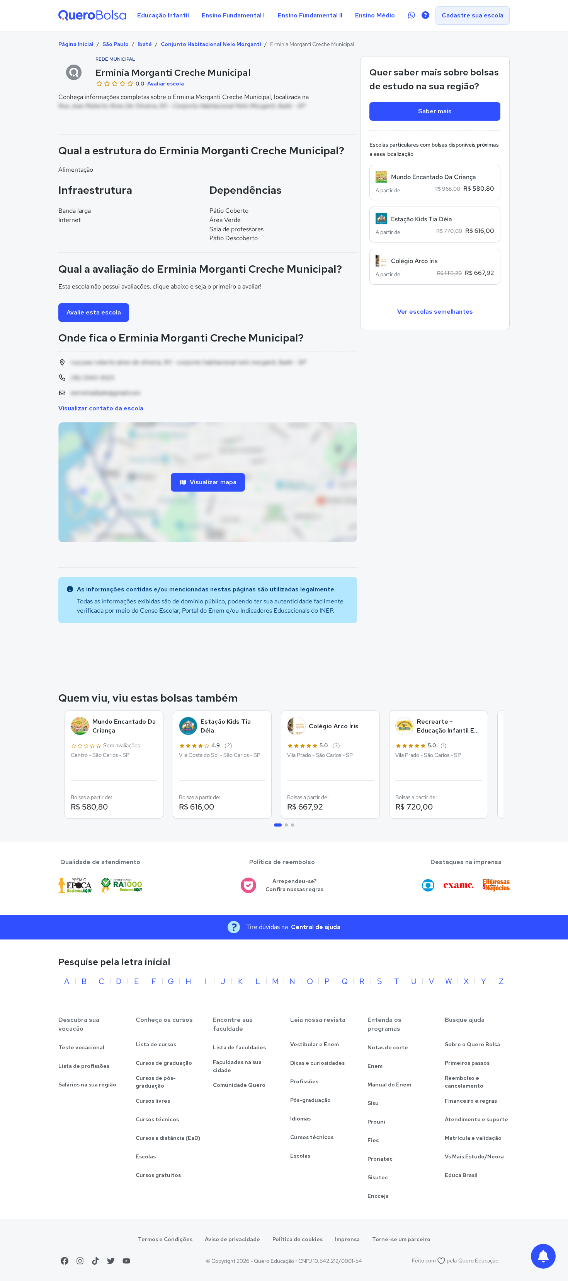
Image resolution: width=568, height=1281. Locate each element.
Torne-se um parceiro (401, 1239)
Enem (375, 1065)
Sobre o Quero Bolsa (472, 1044)
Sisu (373, 1103)
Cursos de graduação (164, 1062)
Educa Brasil (461, 1175)
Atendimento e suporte (476, 1119)
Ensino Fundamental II (310, 15)
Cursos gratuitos (158, 1175)
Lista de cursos (156, 1044)
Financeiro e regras (471, 1100)
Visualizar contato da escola (100, 408)
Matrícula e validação (473, 1137)
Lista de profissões (83, 1065)
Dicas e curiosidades (317, 1062)
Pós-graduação (310, 1100)
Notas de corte (387, 1047)
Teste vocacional (81, 1047)
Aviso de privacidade (232, 1239)
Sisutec (377, 1177)
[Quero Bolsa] (92, 15)
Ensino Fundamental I (233, 15)
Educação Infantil (163, 15)
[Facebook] (64, 1261)
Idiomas (300, 1118)
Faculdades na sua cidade (237, 1066)
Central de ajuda (315, 927)
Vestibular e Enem (314, 1044)
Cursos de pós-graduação (156, 1082)
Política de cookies (297, 1239)
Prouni (376, 1121)
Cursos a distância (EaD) (168, 1137)
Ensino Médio (375, 15)
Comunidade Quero (239, 1084)
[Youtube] (126, 1261)
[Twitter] (111, 1261)
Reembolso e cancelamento (464, 1082)
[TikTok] (95, 1261)
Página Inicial (76, 44)
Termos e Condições (165, 1239)
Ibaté (145, 44)
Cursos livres (153, 1100)
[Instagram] (80, 1261)
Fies (373, 1140)
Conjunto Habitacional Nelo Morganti (211, 44)
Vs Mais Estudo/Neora (474, 1156)
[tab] (278, 825)
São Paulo (115, 44)
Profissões (304, 1081)
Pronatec (380, 1158)
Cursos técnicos (157, 1119)
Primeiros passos (467, 1062)
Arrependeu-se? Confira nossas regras (294, 885)
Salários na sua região (87, 1084)
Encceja (378, 1195)
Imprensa (347, 1239)
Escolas (146, 1156)
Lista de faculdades (239, 1047)
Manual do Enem (389, 1084)
